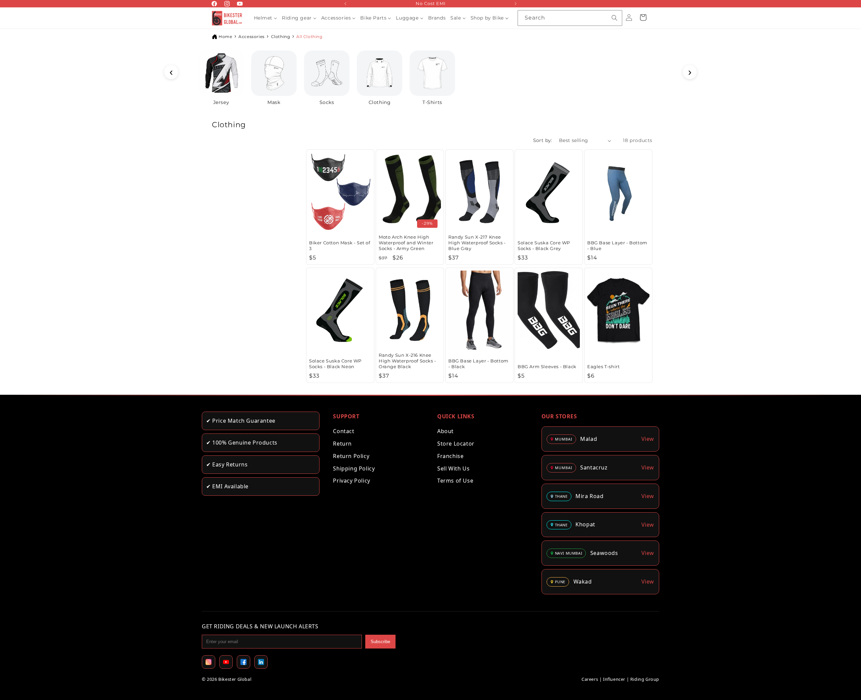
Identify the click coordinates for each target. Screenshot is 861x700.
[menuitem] (266, 18)
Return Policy (351, 456)
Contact (343, 431)
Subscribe (380, 641)
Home (225, 36)
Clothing (280, 36)
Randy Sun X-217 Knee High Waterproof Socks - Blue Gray (477, 242)
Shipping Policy (354, 468)
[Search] (614, 17)
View (647, 439)
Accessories (251, 36)
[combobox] (570, 18)
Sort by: (542, 140)
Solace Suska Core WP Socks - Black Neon (335, 363)
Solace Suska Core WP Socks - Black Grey (544, 245)
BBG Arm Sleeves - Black (547, 366)
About (445, 431)
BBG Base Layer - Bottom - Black (478, 363)
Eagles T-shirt (603, 366)
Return (342, 443)
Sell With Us (453, 468)
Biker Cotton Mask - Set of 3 (339, 245)
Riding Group (644, 679)
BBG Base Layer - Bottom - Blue (617, 245)
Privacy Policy (351, 480)
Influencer (614, 679)
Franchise (450, 456)
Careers (590, 679)
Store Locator (456, 443)
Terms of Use (455, 480)
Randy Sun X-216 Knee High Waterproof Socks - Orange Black (407, 360)
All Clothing (309, 36)
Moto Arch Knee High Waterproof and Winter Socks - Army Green (406, 242)
